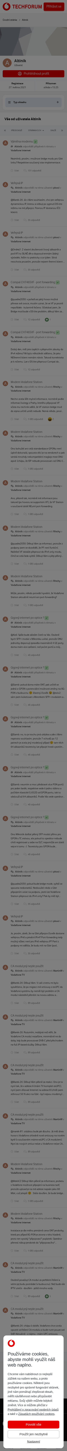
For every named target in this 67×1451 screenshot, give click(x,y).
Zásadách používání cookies (36, 1413)
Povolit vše (33, 1424)
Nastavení (33, 1441)
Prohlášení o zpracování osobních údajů (33, 1409)
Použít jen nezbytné (33, 1434)
